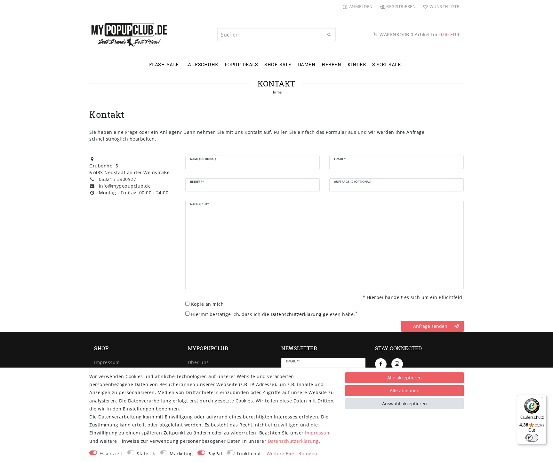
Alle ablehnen (405, 390)
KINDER (357, 64)
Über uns (198, 362)
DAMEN (307, 64)
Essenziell (111, 453)
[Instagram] (397, 364)
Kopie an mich (207, 304)
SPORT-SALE (386, 64)
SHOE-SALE (278, 64)
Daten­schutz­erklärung (293, 441)
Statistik (146, 453)
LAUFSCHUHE (201, 64)
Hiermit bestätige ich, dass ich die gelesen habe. (274, 314)
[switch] (531, 438)
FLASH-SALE (164, 64)
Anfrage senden (430, 326)
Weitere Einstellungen (292, 453)
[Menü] (543, 398)
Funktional (249, 453)
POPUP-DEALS (241, 64)
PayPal (214, 453)
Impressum (107, 362)
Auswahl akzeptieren (404, 404)
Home (276, 92)
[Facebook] (381, 364)
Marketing (181, 453)
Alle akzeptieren (404, 378)
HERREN (331, 64)
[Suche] (329, 34)
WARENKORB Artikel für (419, 34)
